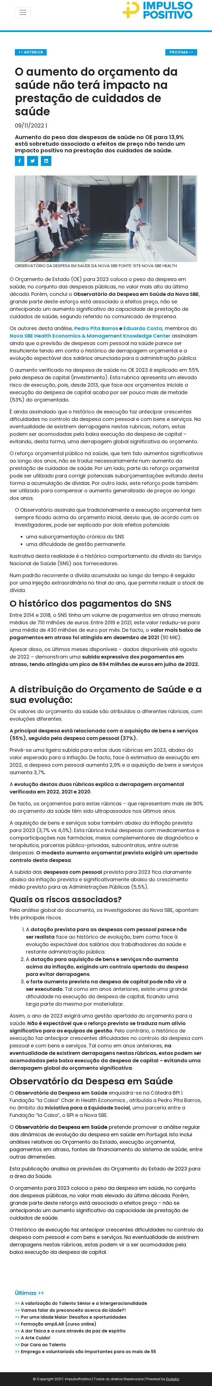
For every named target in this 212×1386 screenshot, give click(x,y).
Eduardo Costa (142, 328)
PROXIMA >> (181, 52)
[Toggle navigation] (23, 12)
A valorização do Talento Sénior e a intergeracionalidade (81, 1303)
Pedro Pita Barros (96, 328)
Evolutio (172, 1379)
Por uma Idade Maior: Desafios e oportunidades (70, 1317)
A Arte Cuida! (33, 1338)
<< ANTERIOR (30, 52)
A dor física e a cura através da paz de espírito (70, 1331)
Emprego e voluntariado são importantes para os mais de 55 (85, 1352)
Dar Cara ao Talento (40, 1345)
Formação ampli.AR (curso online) (55, 1324)
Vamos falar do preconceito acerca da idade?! (70, 1310)
